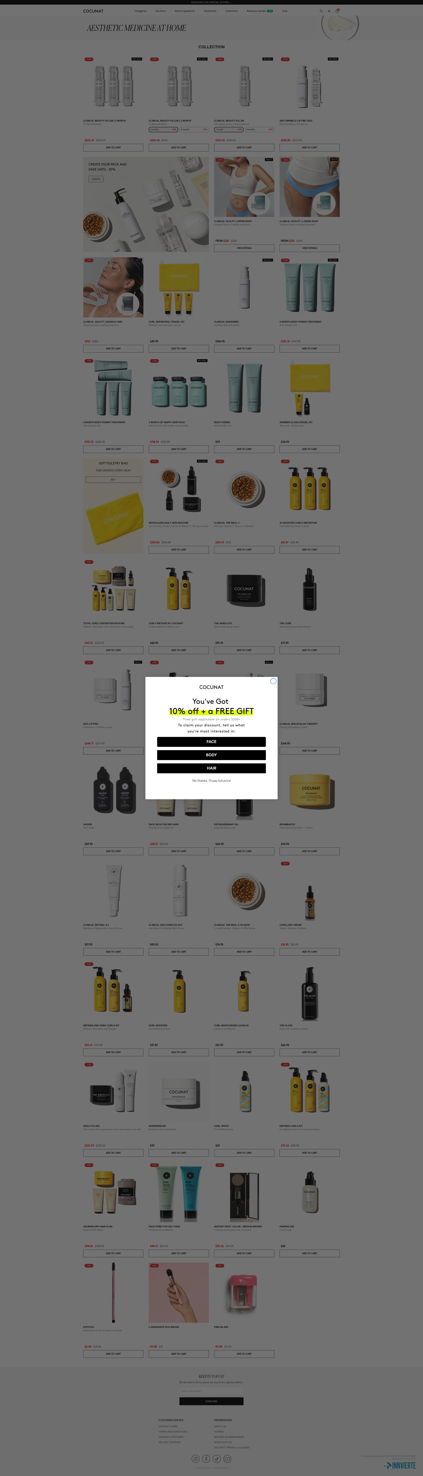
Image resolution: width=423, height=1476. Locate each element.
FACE (211, 742)
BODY (211, 755)
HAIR (211, 768)
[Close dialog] (273, 681)
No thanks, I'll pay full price (211, 780)
